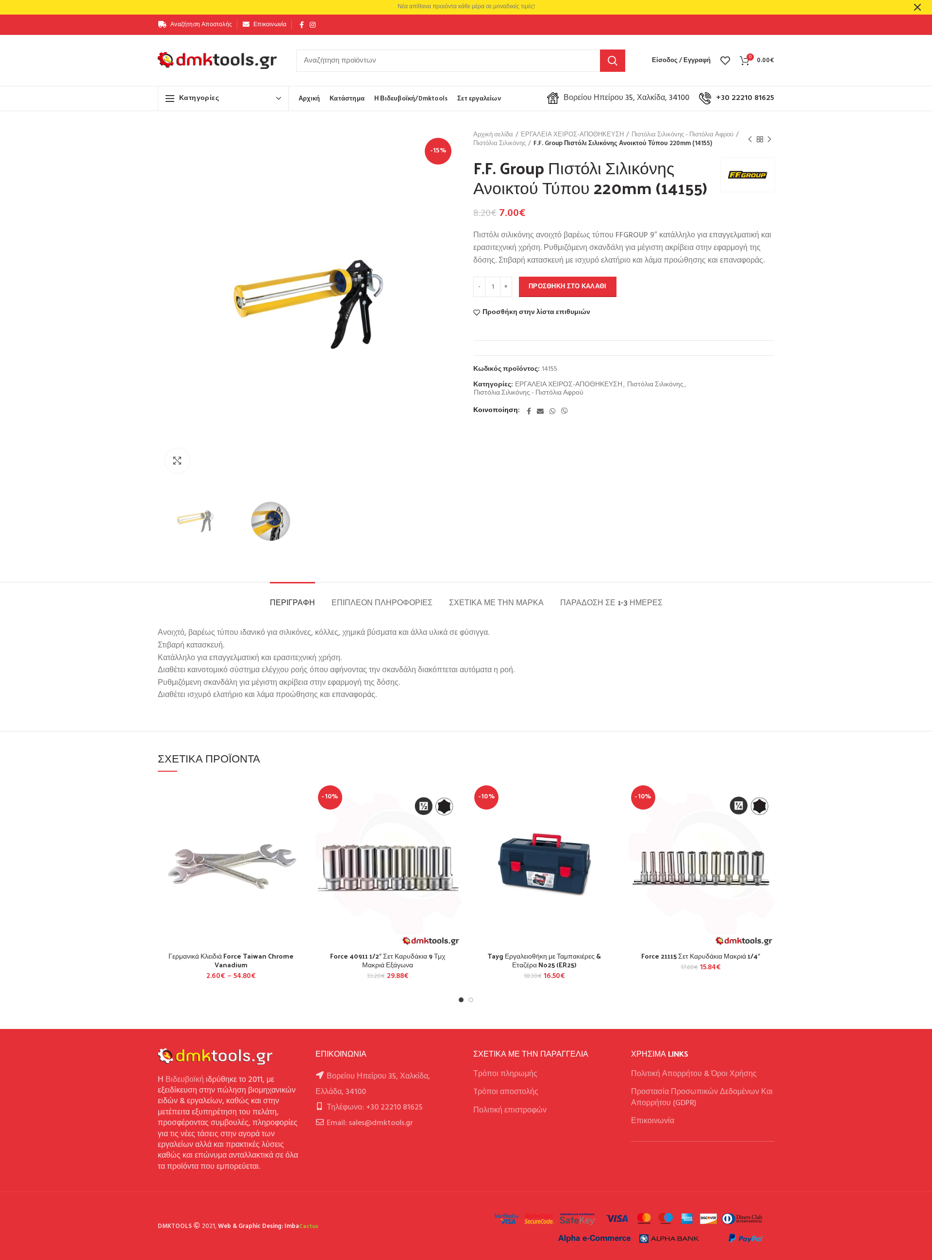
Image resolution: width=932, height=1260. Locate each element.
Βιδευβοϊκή (185, 1080)
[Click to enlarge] (177, 460)
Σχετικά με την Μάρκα (496, 602)
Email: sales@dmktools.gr (370, 1123)
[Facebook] (302, 24)
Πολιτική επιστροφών (510, 1110)
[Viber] (564, 411)
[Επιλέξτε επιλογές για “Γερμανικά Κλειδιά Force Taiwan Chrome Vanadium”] (297, 819)
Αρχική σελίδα (493, 135)
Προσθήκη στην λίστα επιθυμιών (536, 312)
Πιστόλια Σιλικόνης (499, 143)
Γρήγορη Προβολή (297, 841)
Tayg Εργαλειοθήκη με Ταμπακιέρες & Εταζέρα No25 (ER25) (544, 960)
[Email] (540, 411)
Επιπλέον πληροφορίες (382, 602)
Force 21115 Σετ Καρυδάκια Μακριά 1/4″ (700, 956)
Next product (769, 139)
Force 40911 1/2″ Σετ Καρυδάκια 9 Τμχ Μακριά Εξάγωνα (387, 960)
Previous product (750, 139)
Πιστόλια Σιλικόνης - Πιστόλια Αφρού (682, 135)
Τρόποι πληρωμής (505, 1074)
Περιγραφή (292, 602)
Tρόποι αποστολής (505, 1092)
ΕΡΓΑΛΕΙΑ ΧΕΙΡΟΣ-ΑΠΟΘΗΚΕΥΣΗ (572, 135)
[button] (454, 819)
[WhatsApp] (552, 411)
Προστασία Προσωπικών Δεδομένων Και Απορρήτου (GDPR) (702, 1097)
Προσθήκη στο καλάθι (568, 287)
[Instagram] (312, 24)
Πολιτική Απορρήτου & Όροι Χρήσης (694, 1074)
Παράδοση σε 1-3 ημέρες (611, 602)
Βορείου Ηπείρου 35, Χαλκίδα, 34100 (626, 98)
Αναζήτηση (612, 61)
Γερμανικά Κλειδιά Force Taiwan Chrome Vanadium (231, 960)
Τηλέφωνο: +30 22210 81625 (375, 1107)
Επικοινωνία (652, 1121)
